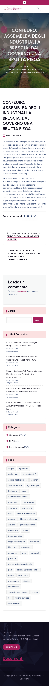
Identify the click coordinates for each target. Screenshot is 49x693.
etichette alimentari (26, 513)
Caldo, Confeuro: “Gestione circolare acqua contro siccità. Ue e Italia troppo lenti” (24, 405)
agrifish (34, 480)
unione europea (22, 598)
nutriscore (13, 553)
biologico (12, 491)
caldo (24, 491)
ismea (25, 530)
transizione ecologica (18, 592)
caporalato (13, 502)
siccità (27, 581)
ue (9, 598)
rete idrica (23, 575)
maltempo (34, 541)
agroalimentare (15, 485)
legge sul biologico (16, 541)
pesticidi (12, 558)
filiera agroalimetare (28, 519)
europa (11, 519)
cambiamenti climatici (18, 496)
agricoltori (23, 468)
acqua (11, 468)
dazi (10, 513)
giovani (11, 524)
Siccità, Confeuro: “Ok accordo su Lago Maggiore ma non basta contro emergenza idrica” (24, 374)
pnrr (10, 569)
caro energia (28, 502)
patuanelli (35, 553)
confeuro (12, 508)
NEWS (12, 441)
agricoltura (13, 474)
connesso (22, 291)
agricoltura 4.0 (29, 474)
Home (23, 66)
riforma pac (13, 581)
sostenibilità (13, 586)
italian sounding (15, 536)
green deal (13, 530)
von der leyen (14, 603)
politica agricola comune (28, 569)
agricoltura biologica (17, 480)
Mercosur (12, 547)
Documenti (13, 658)
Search (37, 320)
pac (24, 553)
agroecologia (33, 485)
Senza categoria (16, 447)
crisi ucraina (27, 508)
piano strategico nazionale (20, 564)
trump (35, 592)
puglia (11, 575)
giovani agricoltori (27, 524)
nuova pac (26, 547)
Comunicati (14, 435)
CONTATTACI (11, 647)
